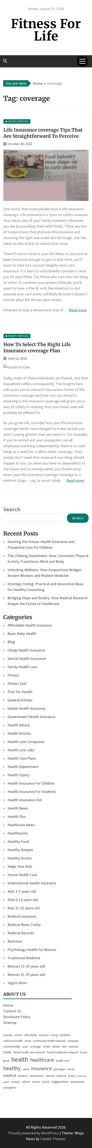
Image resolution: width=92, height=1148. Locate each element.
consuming (11, 1046)
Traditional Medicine (23, 957)
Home (8, 1005)
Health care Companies (26, 741)
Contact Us (12, 1011)
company (73, 1041)
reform (26, 1082)
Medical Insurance (21, 916)
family (7, 1052)
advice (18, 1035)
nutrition (23, 1076)
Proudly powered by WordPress (33, 1133)
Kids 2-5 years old (21, 891)
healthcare (42, 1060)
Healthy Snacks (19, 858)
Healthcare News (21, 824)
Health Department (23, 766)
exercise (73, 1046)
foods (83, 1052)
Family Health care (22, 666)
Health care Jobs (20, 749)
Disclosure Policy (16, 1016)
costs (25, 1046)
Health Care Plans (21, 758)
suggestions (60, 1082)
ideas (26, 1069)
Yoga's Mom (17, 982)
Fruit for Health (19, 691)
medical (9, 1075)
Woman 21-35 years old (26, 974)
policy (72, 1076)
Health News (17, 808)
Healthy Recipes (20, 849)
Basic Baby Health (21, 633)
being (54, 1035)
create (46, 1046)
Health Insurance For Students (31, 791)
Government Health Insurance (31, 716)
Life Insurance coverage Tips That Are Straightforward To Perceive (43, 133)
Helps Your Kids (19, 866)
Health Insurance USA (24, 799)
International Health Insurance (31, 883)
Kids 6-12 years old (22, 899)
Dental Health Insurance (26, 658)
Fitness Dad (16, 683)
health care (62, 1060)
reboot (6, 1082)
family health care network (29, 1052)
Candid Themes (52, 1138)
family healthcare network (62, 1052)
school (46, 1082)
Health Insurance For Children (31, 783)
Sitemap (9, 1022)
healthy (12, 1068)
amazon (44, 1035)
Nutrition (14, 941)
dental (56, 1046)
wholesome (77, 1082)
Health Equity (18, 774)
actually (7, 1035)
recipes (15, 1082)
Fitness (13, 675)
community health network (49, 1041)
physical (61, 1076)
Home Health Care (22, 874)
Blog (11, 641)
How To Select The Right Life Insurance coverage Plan (37, 347)
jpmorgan (59, 1069)
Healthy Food (18, 841)
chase (27, 1041)
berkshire (65, 1035)
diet (64, 1046)
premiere (81, 1076)
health (19, 1059)
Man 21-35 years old (23, 908)
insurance (41, 1068)
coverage (35, 1046)
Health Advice (18, 725)
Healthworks (17, 833)
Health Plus (16, 816)
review (36, 1082)
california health (12, 1041)
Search (11, 509)
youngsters (9, 1087)
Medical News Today (24, 924)
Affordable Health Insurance (29, 625)
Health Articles (19, 733)
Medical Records (20, 932)
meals (70, 1069)
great (6, 1060)
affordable (30, 1035)
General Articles (20, 700)
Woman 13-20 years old (26, 966)
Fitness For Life (46, 30)
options (50, 1076)
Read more (78, 310)
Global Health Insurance (26, 708)
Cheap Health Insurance (26, 650)
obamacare (37, 1076)
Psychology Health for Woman (31, 949)
